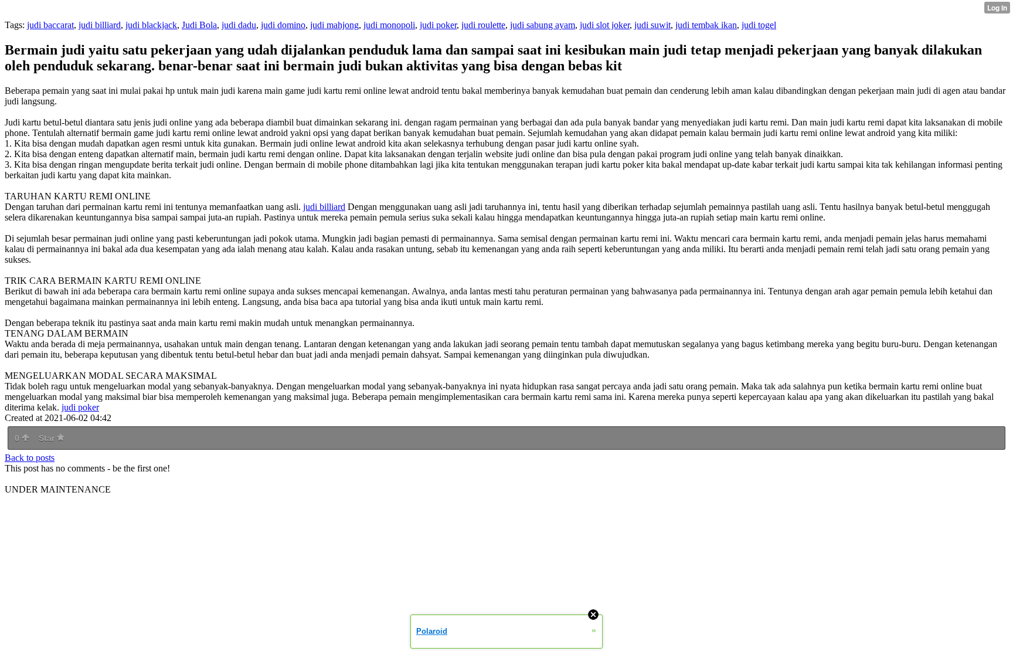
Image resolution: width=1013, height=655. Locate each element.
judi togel (759, 25)
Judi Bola (199, 25)
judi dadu (239, 25)
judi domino (283, 25)
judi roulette (483, 25)
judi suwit (652, 25)
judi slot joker (605, 25)
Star (48, 438)
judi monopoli (389, 25)
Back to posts (30, 458)
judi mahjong (334, 25)
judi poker (438, 25)
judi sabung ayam (542, 25)
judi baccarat (50, 25)
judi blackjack (151, 25)
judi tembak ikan (706, 25)
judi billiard (100, 25)
